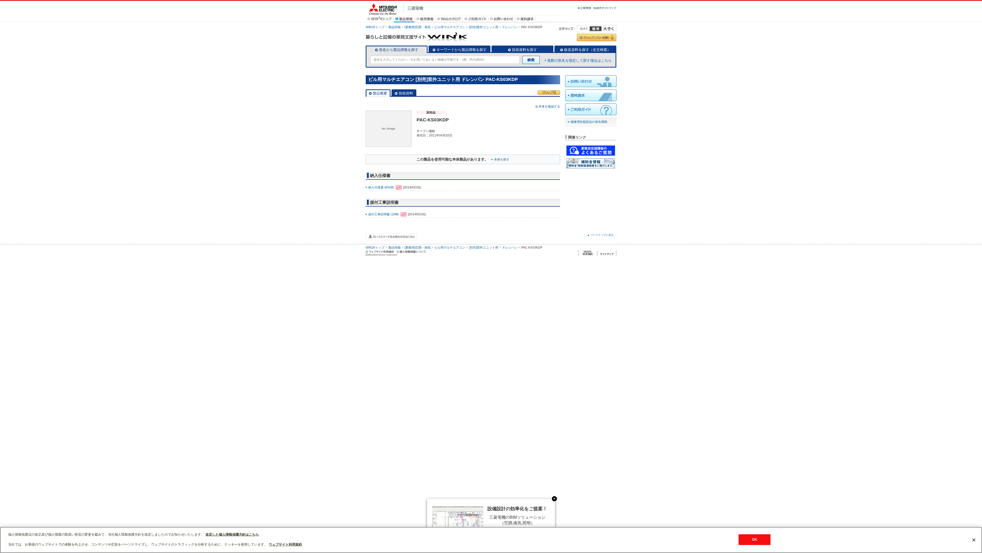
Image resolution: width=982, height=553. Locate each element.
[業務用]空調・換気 (418, 27)
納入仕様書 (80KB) (381, 187)
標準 (595, 28)
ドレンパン (509, 27)
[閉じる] (973, 540)
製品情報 (394, 27)
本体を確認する (549, 106)
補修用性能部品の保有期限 (589, 122)
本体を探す (501, 159)
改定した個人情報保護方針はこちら (232, 534)
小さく (586, 28)
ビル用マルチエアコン (449, 27)
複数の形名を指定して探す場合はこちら (579, 60)
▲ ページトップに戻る (600, 234)
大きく (606, 28)
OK (754, 539)
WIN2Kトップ (375, 27)
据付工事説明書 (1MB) (384, 214)
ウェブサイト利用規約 (285, 544)
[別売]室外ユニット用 (483, 27)
